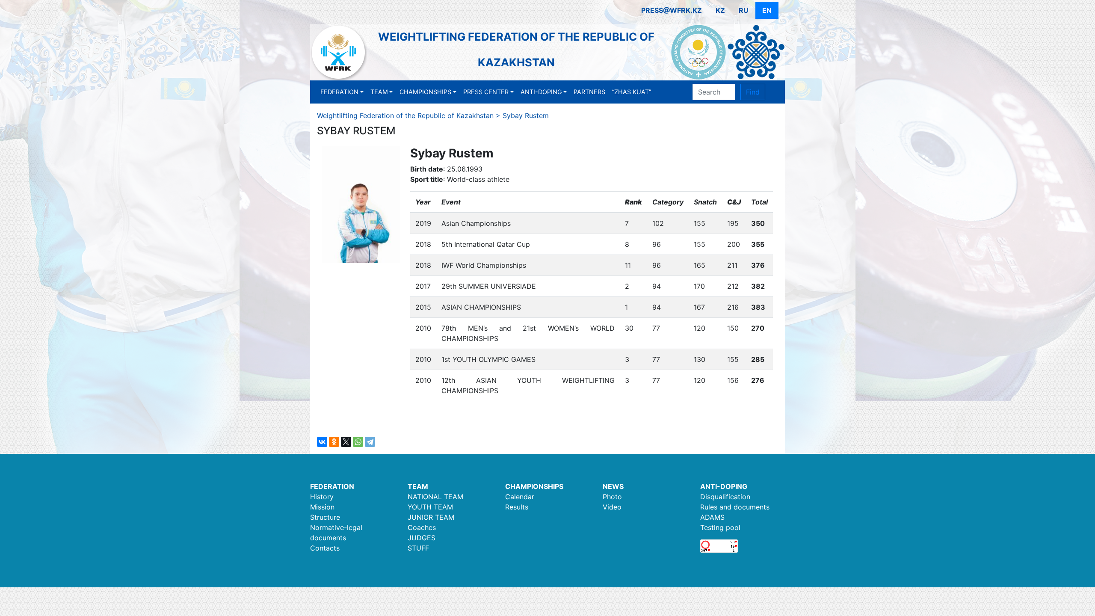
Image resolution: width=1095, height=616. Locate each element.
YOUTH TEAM (430, 507)
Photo (612, 496)
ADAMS (712, 517)
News (613, 486)
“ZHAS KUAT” (631, 91)
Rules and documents (734, 507)
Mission (322, 507)
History (322, 496)
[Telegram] (370, 442)
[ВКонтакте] (322, 442)
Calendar (519, 496)
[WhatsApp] (358, 442)
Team (379, 91)
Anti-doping (541, 91)
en (767, 10)
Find (753, 92)
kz (720, 10)
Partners (589, 91)
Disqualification (725, 496)
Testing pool (720, 527)
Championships (425, 91)
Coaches (422, 527)
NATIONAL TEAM (435, 496)
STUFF (418, 548)
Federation (339, 91)
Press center (486, 91)
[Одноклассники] (334, 442)
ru (744, 10)
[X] (346, 442)
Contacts (325, 548)
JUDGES (421, 537)
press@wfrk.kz (671, 10)
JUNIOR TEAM (431, 517)
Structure (325, 517)
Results (516, 507)
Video (612, 507)
